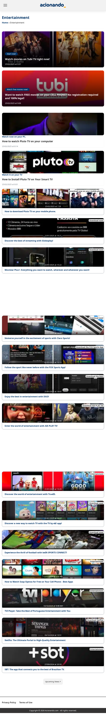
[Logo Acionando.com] (53, 5)
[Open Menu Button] (5, 5)
